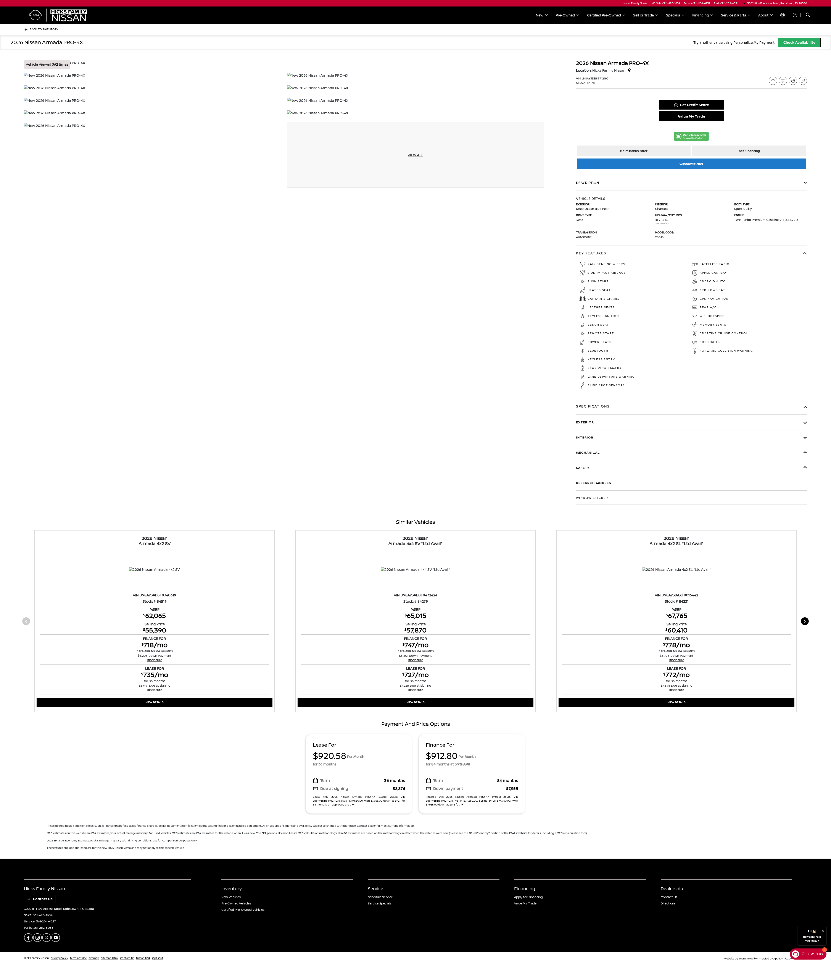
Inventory (231, 888)
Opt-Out (157, 958)
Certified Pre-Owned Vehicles (242, 909)
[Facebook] (28, 937)
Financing (524, 888)
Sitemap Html (109, 958)
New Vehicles (231, 897)
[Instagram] (37, 937)
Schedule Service (380, 897)
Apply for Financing (528, 897)
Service (375, 888)
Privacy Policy (59, 958)
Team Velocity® (748, 958)
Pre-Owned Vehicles (236, 903)
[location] (745, 3)
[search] (808, 15)
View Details (155, 702)
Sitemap (94, 958)
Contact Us (42, 898)
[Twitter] (46, 937)
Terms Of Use (78, 958)
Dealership (672, 888)
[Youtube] (55, 937)
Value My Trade (525, 903)
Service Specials (379, 903)
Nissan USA (143, 958)
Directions (668, 903)
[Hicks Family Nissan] (61, 14)
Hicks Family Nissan (36, 958)
